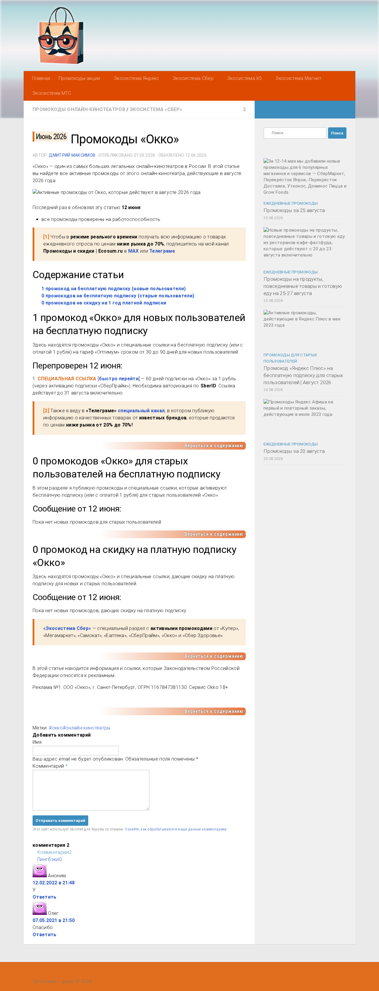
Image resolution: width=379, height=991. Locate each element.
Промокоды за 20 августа (294, 451)
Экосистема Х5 (244, 78)
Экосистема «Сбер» (156, 109)
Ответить (45, 897)
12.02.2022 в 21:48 (54, 883)
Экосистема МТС (51, 93)
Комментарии (54, 852)
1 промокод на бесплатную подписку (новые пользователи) (113, 288)
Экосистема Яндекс (136, 78)
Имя (37, 742)
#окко (56, 728)
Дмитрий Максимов (72, 155)
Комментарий (50, 766)
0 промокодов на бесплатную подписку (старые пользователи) (117, 296)
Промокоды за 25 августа (294, 210)
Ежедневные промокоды (291, 203)
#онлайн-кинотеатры (86, 728)
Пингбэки (49, 859)
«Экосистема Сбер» (67, 628)
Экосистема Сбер (193, 78)
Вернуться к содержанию (213, 445)
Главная (41, 78)
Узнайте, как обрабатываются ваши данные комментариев (176, 829)
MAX (133, 251)
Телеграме (162, 251)
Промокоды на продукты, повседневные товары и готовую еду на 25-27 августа (303, 286)
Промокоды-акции (79, 78)
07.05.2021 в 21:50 (54, 920)
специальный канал (141, 410)
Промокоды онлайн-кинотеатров (79, 109)
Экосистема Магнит (298, 78)
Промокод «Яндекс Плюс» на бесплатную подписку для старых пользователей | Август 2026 (303, 375)
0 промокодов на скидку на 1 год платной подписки (103, 303)
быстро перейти (118, 378)
